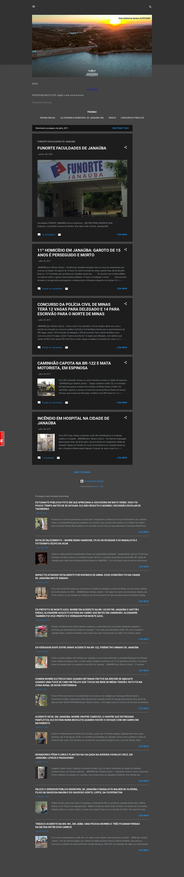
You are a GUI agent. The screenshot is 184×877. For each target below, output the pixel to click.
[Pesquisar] (150, 7)
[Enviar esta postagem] (59, 235)
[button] (125, 148)
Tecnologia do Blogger (94, 481)
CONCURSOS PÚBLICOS (132, 118)
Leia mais (122, 234)
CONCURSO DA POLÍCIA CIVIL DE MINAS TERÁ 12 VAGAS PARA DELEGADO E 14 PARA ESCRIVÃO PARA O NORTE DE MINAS (78, 309)
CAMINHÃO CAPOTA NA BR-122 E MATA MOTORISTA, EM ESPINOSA (74, 365)
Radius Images (99, 486)
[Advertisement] (143, 165)
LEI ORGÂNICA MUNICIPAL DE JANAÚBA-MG (82, 118)
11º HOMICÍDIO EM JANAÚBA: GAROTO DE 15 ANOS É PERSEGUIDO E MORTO (78, 252)
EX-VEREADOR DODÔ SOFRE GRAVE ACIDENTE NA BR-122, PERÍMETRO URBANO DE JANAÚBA (87, 647)
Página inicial (47, 118)
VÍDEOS (112, 118)
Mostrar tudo (121, 128)
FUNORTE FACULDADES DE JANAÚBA (71, 148)
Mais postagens (82, 472)
